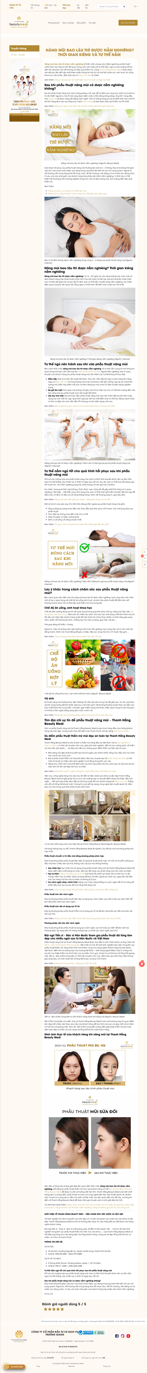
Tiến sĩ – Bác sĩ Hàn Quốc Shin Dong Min (61, 945)
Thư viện (92, 22)
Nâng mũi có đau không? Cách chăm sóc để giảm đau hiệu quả (77, 193)
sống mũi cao (121, 781)
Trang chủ (106, 1366)
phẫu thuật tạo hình (116, 758)
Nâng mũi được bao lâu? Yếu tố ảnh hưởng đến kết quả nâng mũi (84, 106)
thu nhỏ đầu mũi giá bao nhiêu (115, 1204)
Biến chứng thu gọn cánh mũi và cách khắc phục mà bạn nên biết (85, 406)
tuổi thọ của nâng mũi (119, 1207)
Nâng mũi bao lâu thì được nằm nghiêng (63, 64)
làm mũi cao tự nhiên (91, 1204)
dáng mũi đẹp (84, 75)
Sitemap (71, 1366)
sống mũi (53, 98)
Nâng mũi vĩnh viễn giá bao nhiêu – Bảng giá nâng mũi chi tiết (82, 499)
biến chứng (87, 101)
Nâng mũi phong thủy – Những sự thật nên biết (75, 963)
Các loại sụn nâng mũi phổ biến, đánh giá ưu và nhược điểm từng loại (86, 889)
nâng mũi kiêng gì (101, 1207)
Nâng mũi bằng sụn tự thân (72, 873)
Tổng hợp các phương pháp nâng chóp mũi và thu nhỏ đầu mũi (83, 715)
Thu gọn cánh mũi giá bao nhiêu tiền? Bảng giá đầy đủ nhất (82, 524)
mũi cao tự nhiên (121, 731)
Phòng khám (54, 22)
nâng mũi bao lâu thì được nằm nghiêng (73, 1207)
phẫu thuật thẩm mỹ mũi (89, 371)
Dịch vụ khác (68, 22)
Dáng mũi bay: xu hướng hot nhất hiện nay (67, 190)
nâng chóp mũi (74, 1204)
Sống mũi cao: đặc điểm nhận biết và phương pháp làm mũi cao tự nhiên (88, 918)
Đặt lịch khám (128, 22)
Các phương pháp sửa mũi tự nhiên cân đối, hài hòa (78, 636)
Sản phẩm (81, 22)
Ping (38, 1366)
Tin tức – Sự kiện (18, 54)
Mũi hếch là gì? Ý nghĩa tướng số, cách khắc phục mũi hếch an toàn (85, 771)
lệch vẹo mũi (62, 381)
